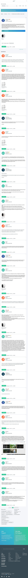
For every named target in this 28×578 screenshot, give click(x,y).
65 (9, 332)
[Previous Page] (9, 507)
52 (9, 91)
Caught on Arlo (10, 558)
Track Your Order (17, 558)
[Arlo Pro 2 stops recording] (25, 49)
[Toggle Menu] (26, 1)
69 (9, 398)
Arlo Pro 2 (9, 511)
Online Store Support (18, 557)
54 (9, 128)
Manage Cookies (9, 574)
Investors (9, 557)
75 (9, 505)
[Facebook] (1, 576)
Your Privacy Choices (3, 574)
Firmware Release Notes (9, 514)
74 (9, 488)
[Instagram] (4, 576)
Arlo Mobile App (4, 511)
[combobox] (13, 6)
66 (9, 355)
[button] (26, 18)
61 (9, 252)
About (9, 553)
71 (9, 428)
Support (16, 553)
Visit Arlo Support (3, 540)
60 (9, 238)
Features (3, 514)
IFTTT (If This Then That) (5, 517)
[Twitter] (6, 576)
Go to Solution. (6, 30)
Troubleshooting (11, 43)
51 (9, 66)
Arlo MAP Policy (25, 553)
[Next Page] (17, 507)
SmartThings (10, 522)
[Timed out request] (24, 49)
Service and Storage (4, 522)
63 (9, 293)
